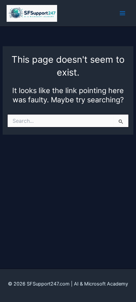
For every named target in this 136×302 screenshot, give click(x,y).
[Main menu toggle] (122, 13)
